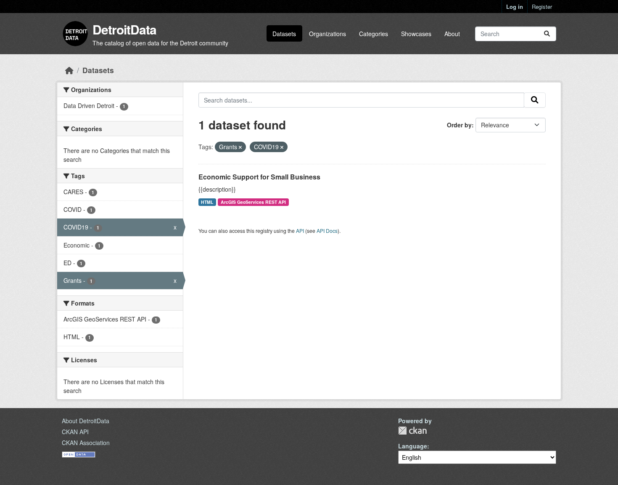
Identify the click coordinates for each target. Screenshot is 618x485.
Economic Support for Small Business (259, 177)
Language (412, 446)
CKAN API (75, 431)
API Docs (327, 230)
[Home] (69, 70)
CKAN (412, 430)
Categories (373, 33)
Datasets (284, 33)
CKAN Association (86, 442)
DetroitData (124, 29)
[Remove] (240, 147)
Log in (514, 7)
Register (542, 7)
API (300, 230)
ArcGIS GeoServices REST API (253, 202)
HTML (207, 202)
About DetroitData (85, 420)
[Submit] (547, 33)
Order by (459, 125)
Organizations (327, 33)
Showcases (416, 33)
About (452, 33)
